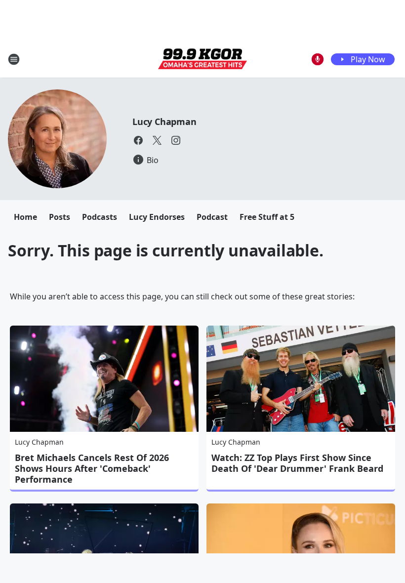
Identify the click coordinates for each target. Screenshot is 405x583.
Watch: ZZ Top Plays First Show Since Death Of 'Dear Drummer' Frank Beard (297, 463)
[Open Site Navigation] (14, 59)
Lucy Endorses (157, 216)
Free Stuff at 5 (267, 216)
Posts (59, 216)
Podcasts (99, 216)
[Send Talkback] (318, 59)
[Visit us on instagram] (176, 140)
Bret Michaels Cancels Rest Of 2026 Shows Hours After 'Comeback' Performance (92, 468)
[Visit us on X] (157, 140)
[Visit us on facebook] (138, 140)
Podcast (212, 216)
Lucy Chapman (164, 121)
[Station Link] (202, 59)
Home (25, 216)
